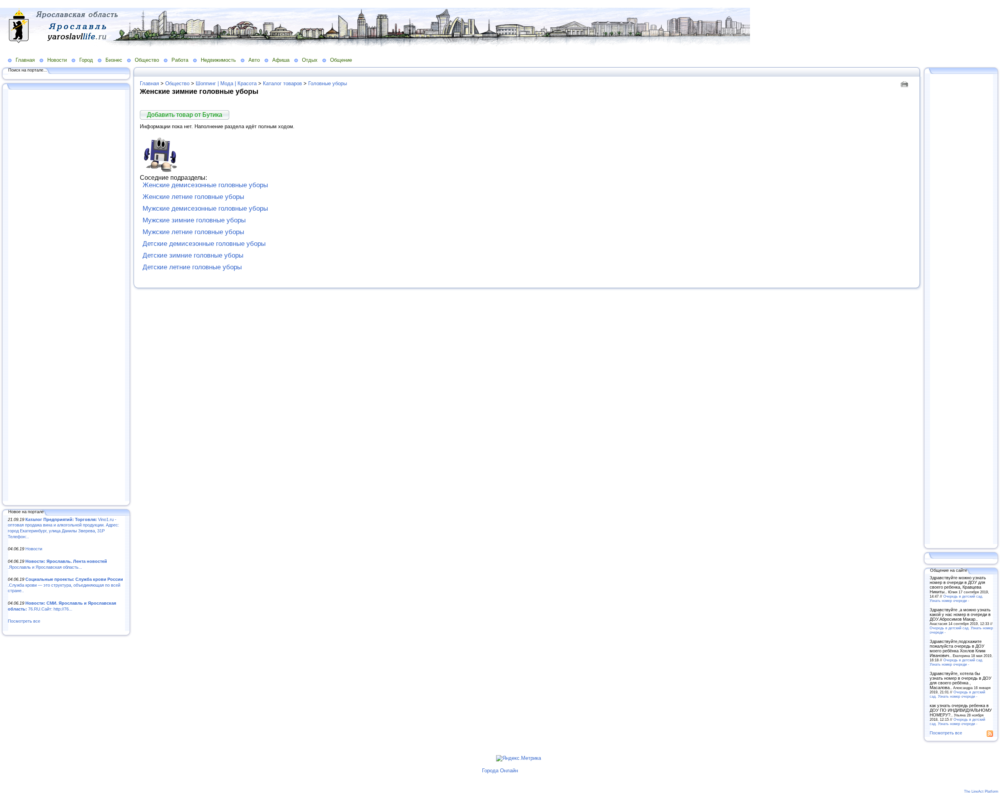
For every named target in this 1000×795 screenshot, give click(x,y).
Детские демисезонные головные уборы (204, 243)
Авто (254, 60)
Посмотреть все (24, 621)
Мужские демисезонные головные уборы (205, 208)
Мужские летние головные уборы (193, 232)
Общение (341, 60)
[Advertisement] (66, 296)
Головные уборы (327, 83)
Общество (147, 60)
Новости (57, 60)
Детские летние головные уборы (192, 267)
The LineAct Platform (981, 791)
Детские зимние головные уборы (193, 255)
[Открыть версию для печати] (905, 83)
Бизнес (113, 60)
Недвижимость (218, 60)
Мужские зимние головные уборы (194, 220)
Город (86, 60)
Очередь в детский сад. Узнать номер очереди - (956, 598)
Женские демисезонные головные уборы (205, 185)
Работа (179, 60)
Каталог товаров (282, 83)
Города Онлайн (500, 771)
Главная (25, 60)
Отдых (310, 60)
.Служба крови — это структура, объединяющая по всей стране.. (65, 585)
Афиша (280, 60)
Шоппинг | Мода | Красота (226, 83)
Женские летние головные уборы (193, 197)
